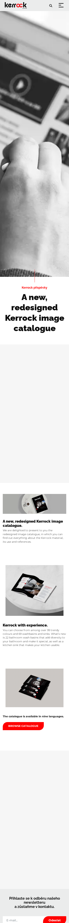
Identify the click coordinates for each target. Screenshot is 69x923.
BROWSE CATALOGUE (23, 726)
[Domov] (16, 3)
